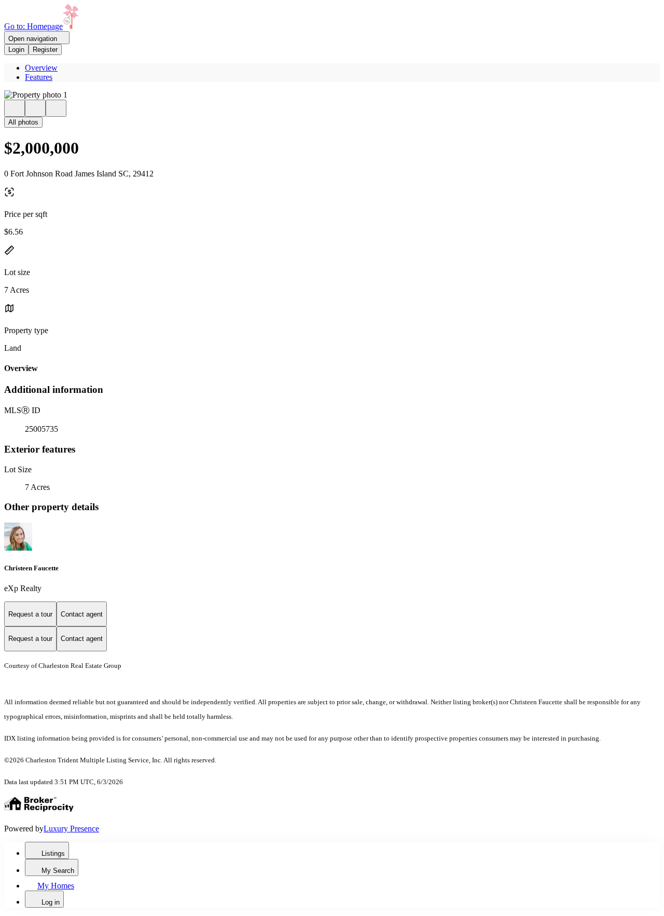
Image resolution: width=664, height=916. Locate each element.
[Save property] (35, 108)
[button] (332, 95)
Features (38, 77)
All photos (23, 122)
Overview (41, 67)
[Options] (14, 108)
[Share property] (56, 108)
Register (45, 49)
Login (16, 49)
